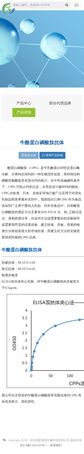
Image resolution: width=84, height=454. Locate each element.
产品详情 (24, 112)
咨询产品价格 (54, 155)
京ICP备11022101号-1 (33, 445)
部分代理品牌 (60, 103)
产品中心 (24, 103)
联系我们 (56, 445)
